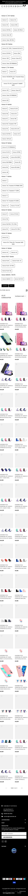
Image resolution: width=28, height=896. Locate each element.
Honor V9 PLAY (6, 139)
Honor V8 (5, 172)
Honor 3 (4, 20)
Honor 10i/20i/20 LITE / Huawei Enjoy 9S (13, 77)
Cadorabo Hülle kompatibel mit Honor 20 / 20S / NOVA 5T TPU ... (21, 717)
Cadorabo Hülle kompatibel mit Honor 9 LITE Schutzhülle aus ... (6, 597)
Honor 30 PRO (6, 30)
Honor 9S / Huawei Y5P (9, 124)
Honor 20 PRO (6, 53)
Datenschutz (22, 891)
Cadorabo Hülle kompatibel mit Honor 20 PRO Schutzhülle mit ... (21, 506)
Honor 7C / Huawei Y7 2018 (10, 190)
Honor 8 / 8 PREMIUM (8, 147)
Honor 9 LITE (14, 108)
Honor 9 (4, 108)
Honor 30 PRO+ (18, 30)
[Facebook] (3, 841)
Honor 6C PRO (15, 229)
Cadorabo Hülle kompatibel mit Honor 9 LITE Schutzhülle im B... (21, 325)
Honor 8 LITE (6, 152)
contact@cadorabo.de (10, 816)
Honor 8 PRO (17, 152)
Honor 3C (13, 20)
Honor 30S (14, 25)
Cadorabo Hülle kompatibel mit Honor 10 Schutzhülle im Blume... (21, 355)
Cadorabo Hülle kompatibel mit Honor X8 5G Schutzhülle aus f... (21, 627)
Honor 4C (5, 252)
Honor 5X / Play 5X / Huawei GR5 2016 (13, 243)
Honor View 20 (16, 58)
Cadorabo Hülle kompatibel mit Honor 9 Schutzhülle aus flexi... (21, 566)
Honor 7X (5, 206)
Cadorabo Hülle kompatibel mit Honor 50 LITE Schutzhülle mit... (6, 778)
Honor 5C (5, 237)
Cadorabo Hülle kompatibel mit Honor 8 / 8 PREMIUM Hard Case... (21, 597)
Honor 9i (4, 118)
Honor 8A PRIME (7, 162)
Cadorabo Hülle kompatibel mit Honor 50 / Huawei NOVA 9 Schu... (6, 687)
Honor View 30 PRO (8, 40)
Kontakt (19, 893)
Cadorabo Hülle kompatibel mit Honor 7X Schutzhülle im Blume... (21, 536)
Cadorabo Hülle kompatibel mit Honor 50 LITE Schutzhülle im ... (21, 747)
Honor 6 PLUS (14, 214)
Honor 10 (12, 71)
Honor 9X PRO (6, 134)
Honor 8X (5, 167)
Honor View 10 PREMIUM (9, 95)
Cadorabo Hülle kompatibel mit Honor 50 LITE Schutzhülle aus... (6, 747)
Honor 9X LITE (15, 129)
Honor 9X (5, 129)
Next (12, 319)
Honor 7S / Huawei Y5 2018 (10, 201)
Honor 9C (14, 113)
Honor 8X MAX (15, 167)
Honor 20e (17, 53)
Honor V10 (5, 90)
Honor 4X (14, 252)
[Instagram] (6, 841)
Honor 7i (4, 195)
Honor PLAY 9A (6, 271)
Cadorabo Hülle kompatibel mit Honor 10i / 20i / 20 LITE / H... (21, 476)
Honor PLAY (5, 260)
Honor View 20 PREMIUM (9, 63)
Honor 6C (5, 229)
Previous (1, 319)
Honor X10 (5, 100)
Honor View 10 (16, 90)
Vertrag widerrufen (9, 893)
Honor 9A (5, 113)
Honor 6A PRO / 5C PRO (9, 224)
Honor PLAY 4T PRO (8, 265)
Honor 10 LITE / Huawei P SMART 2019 (13, 84)
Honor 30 (5, 25)
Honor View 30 (6, 35)
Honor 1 (4, 71)
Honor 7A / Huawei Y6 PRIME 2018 (12, 185)
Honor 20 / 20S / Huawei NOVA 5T (12, 48)
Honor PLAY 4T (17, 260)
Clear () (5, 285)
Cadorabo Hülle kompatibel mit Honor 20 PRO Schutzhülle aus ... (6, 355)
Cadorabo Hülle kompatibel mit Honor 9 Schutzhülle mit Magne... (6, 536)
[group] (6, 309)
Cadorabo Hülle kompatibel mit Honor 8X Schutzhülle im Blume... (21, 385)
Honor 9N (13, 118)
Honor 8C (18, 162)
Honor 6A (5, 219)
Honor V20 (5, 58)
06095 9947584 (8, 813)
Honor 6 (4, 214)
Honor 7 (4, 180)
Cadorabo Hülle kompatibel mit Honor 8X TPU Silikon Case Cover (21, 687)
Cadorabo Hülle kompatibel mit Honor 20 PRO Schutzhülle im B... (6, 416)
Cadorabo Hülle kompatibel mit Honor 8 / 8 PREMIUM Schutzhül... (6, 446)
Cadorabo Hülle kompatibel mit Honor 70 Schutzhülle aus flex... (21, 657)
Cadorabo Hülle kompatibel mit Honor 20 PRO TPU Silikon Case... (6, 717)
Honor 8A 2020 (15, 157)
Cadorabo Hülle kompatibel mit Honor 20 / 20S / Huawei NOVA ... (6, 325)
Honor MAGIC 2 (7, 279)
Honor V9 (17, 134)
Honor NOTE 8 (19, 279)
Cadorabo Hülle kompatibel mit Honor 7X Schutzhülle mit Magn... (21, 416)
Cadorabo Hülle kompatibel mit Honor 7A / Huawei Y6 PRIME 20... (21, 778)
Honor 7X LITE (15, 206)
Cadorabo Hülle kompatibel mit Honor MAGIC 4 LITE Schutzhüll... (6, 657)
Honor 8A (5, 157)
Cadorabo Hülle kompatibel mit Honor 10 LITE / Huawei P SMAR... (21, 446)
